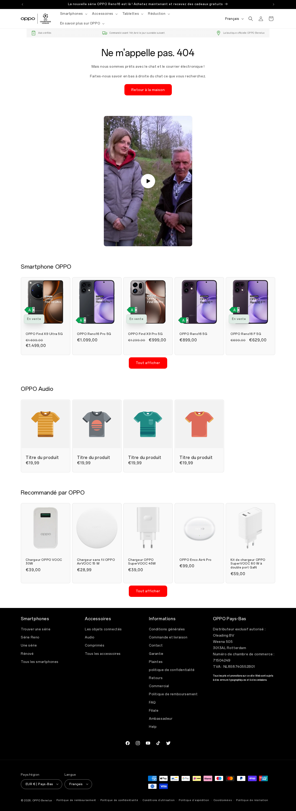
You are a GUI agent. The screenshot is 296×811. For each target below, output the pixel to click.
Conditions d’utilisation (158, 800)
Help (153, 727)
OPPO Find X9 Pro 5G (145, 333)
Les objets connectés (103, 629)
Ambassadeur (161, 719)
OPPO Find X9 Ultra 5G (44, 333)
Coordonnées (222, 800)
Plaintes (156, 662)
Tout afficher (148, 363)
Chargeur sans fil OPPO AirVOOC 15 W (96, 561)
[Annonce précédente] (22, 4)
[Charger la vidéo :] (148, 181)
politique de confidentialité (172, 670)
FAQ (152, 703)
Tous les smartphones (40, 662)
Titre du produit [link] (42, 457)
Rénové (27, 654)
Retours (156, 678)
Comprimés (94, 646)
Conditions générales (167, 629)
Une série (29, 646)
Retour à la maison (148, 90)
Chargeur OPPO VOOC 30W (44, 561)
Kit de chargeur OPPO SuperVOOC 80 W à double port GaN (248, 563)
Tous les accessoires (103, 654)
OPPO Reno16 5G (193, 333)
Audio (90, 638)
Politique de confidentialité (119, 800)
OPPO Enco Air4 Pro (195, 559)
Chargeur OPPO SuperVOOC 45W (142, 561)
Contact (156, 646)
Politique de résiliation (252, 800)
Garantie (156, 654)
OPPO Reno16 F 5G (246, 333)
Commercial (159, 686)
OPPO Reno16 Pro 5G (94, 333)
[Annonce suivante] (273, 4)
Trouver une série (35, 629)
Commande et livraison (168, 638)
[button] (73, 14)
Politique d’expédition (194, 800)
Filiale (153, 711)
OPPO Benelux (42, 800)
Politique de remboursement (173, 694)
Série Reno (30, 638)
